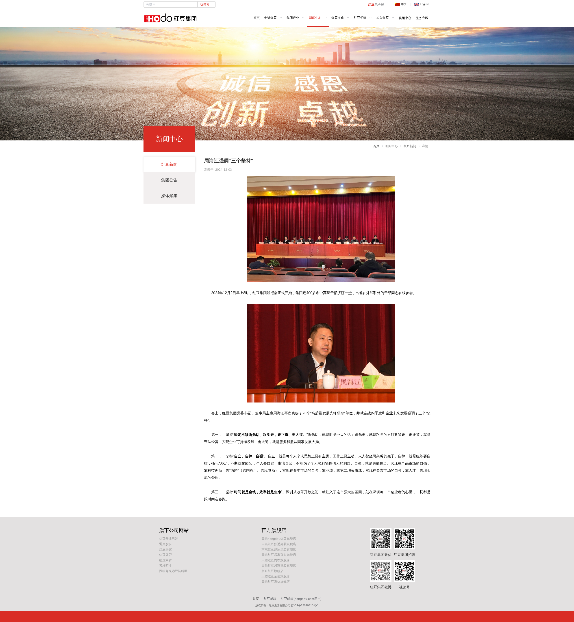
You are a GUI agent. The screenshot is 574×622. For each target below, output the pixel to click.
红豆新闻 (169, 164)
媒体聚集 (169, 196)
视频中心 (405, 18)
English (424, 4)
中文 (404, 4)
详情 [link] (425, 146)
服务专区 (422, 18)
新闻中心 (391, 146)
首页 (256, 18)
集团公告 (169, 180)
